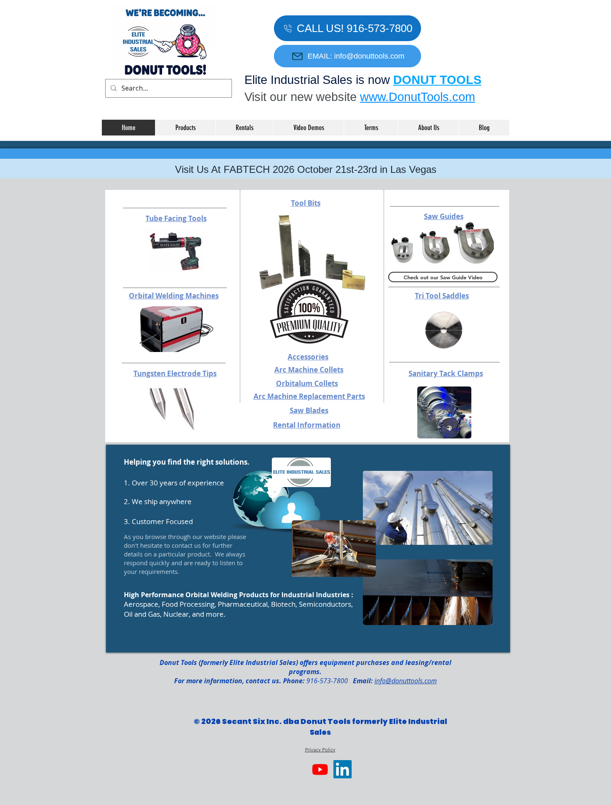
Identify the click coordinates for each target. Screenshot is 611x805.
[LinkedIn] (342, 769)
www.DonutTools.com (417, 96)
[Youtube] (320, 769)
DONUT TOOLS (437, 79)
